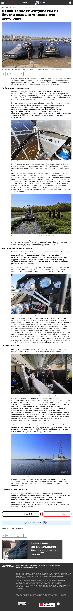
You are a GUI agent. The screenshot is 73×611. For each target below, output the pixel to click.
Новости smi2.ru (8, 559)
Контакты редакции (22, 565)
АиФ (61, 69)
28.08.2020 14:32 (6, 7)
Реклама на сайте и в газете (38, 565)
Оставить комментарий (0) (57, 514)
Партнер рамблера (32, 603)
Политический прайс (54, 565)
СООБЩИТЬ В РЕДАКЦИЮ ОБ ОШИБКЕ (26, 567)
